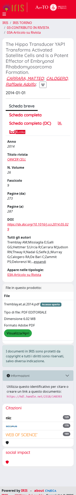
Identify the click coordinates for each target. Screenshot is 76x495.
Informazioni (19, 376)
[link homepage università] (51, 7)
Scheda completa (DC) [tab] (30, 123)
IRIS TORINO (22, 23)
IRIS (5, 23)
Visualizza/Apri (18, 333)
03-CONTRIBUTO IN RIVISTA (28, 27)
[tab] (60, 123)
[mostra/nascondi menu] (4, 14)
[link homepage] (14, 7)
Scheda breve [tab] (21, 105)
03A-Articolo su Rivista (24, 32)
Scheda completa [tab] (25, 114)
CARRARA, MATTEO (25, 78)
